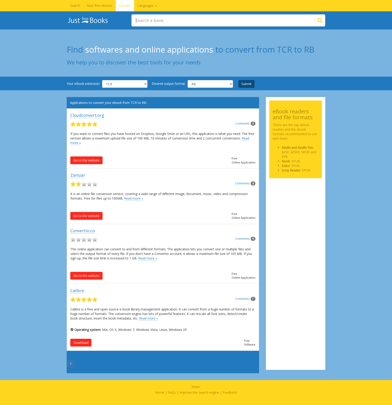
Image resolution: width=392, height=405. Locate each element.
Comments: (244, 123)
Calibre (77, 290)
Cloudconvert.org (87, 115)
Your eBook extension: (83, 83)
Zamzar (77, 175)
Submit (246, 84)
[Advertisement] (295, 204)
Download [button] (80, 342)
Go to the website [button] (86, 160)
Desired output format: (169, 83)
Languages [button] (145, 5)
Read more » (133, 198)
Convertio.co (82, 230)
